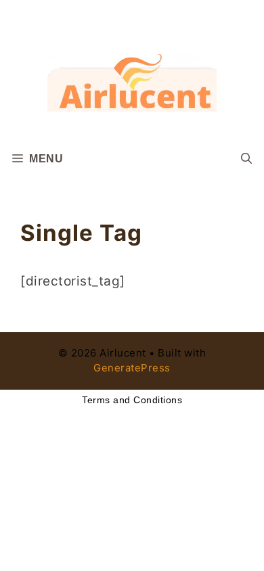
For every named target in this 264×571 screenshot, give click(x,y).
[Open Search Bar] (246, 159)
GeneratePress (132, 367)
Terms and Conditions (132, 399)
